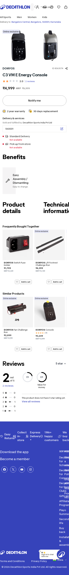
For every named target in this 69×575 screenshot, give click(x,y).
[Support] (51, 7)
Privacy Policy (39, 561)
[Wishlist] (59, 7)
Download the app (14, 452)
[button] (6, 17)
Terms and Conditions (12, 561)
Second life (64, 521)
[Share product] (66, 68)
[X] (13, 469)
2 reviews (30, 81)
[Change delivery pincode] (62, 129)
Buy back (62, 530)
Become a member (15, 459)
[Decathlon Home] (15, 7)
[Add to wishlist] (17, 282)
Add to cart (25, 282)
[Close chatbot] (40, 551)
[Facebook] (4, 469)
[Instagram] (30, 469)
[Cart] (66, 7)
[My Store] (44, 7)
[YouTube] (22, 469)
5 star (59, 363)
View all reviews (31, 401)
